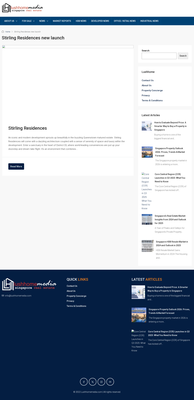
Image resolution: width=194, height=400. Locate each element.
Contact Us (148, 80)
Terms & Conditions (152, 100)
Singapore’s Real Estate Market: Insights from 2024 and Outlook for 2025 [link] (170, 219)
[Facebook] (84, 382)
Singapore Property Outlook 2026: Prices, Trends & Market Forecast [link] (170, 152)
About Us (146, 85)
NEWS (42, 21)
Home (7, 32)
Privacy (146, 95)
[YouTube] (110, 382)
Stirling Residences (27, 128)
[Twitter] (92, 382)
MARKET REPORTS (62, 21)
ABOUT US (9, 21)
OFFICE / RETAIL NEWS (125, 21)
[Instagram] (101, 382)
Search (145, 50)
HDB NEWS (81, 21)
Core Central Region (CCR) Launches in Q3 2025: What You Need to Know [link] (170, 178)
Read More (16, 166)
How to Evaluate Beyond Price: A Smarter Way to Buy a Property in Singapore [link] (170, 126)
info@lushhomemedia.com (18, 295)
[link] (147, 125)
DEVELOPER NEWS (100, 21)
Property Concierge (152, 90)
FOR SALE (27, 21)
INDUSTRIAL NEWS (149, 21)
